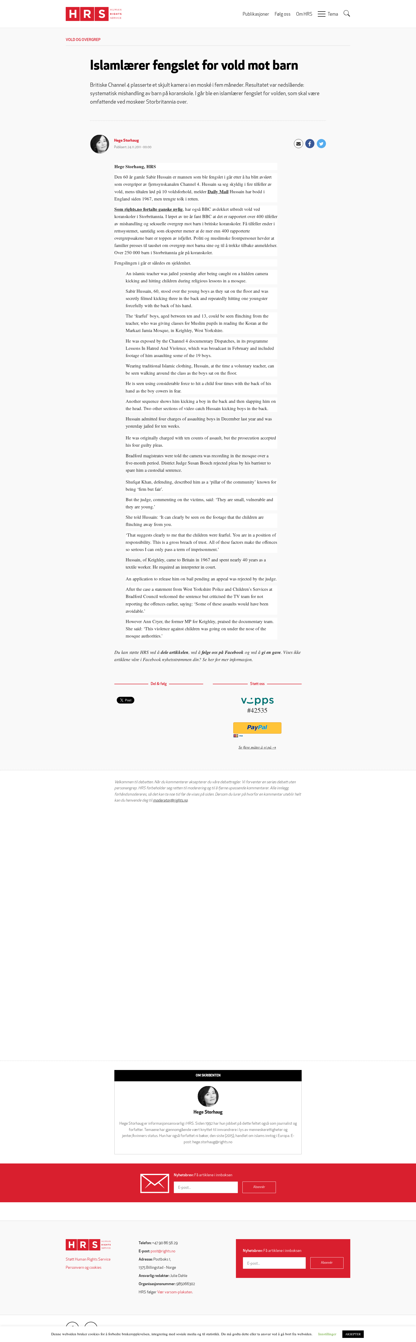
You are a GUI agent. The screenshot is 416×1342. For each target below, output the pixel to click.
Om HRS (304, 14)
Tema (333, 14)
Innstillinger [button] (327, 1333)
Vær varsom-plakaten (174, 1292)
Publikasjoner (256, 14)
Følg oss (283, 14)
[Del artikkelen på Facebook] (309, 143)
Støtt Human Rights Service (88, 1260)
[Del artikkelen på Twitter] (321, 143)
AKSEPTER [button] (353, 1334)
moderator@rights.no (170, 801)
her (211, 659)
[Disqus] (208, 868)
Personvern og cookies (83, 1268)
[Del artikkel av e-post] (298, 143)
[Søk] (347, 13)
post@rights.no (163, 1251)
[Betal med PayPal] (257, 728)
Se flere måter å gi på (255, 747)
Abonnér (259, 1187)
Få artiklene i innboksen (203, 1175)
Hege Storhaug (126, 141)
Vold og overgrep (83, 40)
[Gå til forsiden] (88, 1244)
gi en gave (271, 652)
